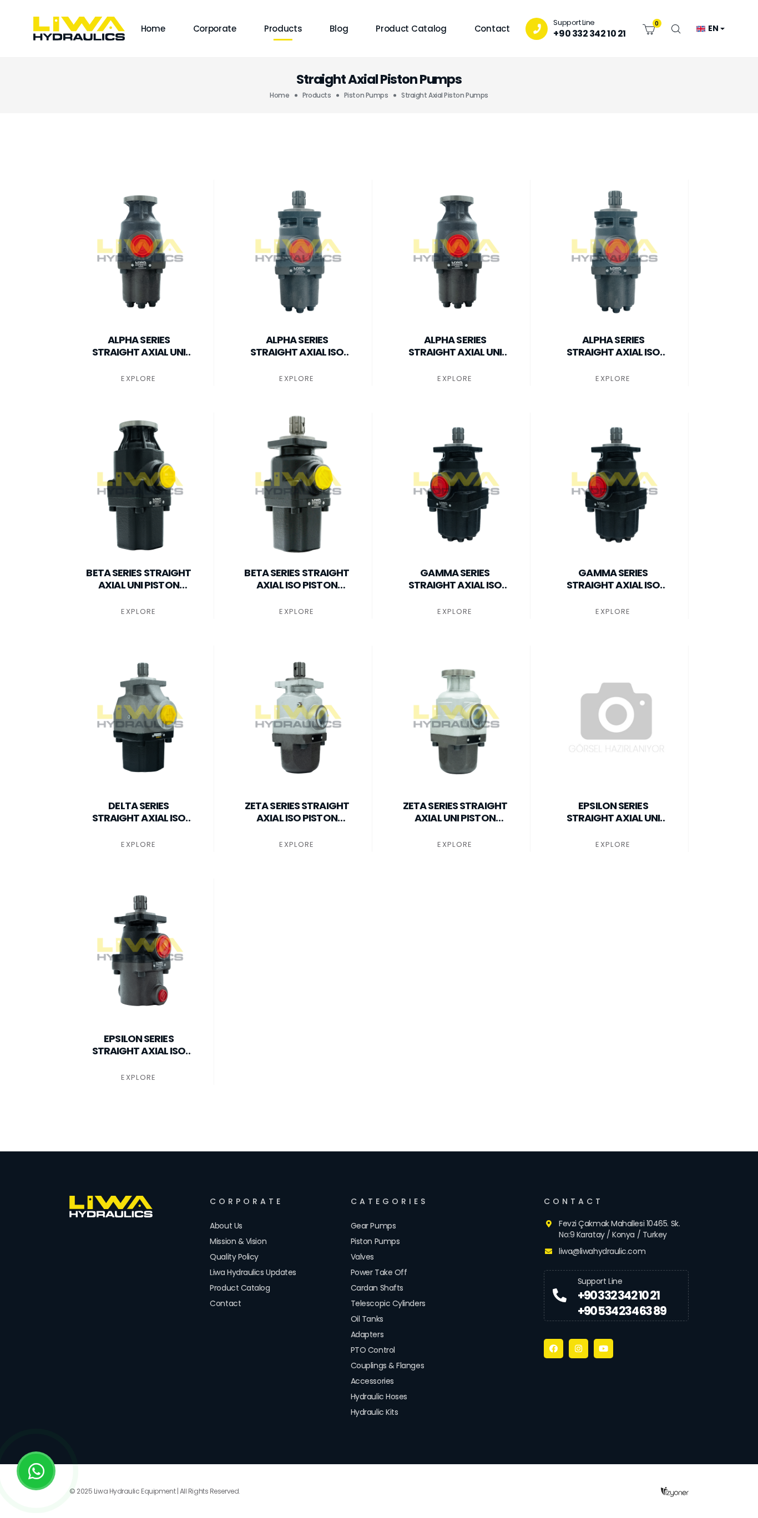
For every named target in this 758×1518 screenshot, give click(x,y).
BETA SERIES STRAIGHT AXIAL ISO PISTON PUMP (296, 579)
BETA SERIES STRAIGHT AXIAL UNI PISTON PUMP (138, 579)
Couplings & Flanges (387, 1365)
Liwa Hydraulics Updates (253, 1272)
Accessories (372, 1381)
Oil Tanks (367, 1318)
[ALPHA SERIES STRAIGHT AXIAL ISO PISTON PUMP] (300, 252)
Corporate (214, 28)
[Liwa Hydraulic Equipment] (115, 1206)
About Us (226, 1225)
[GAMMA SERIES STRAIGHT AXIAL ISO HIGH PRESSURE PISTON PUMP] (616, 485)
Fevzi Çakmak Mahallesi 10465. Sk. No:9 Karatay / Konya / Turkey (619, 1229)
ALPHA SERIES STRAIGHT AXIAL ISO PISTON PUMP (297, 346)
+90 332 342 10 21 (589, 33)
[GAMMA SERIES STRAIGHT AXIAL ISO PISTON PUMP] (458, 485)
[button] (649, 28)
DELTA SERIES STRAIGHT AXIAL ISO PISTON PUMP (139, 812)
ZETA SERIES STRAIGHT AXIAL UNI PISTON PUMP (455, 812)
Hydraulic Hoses (379, 1396)
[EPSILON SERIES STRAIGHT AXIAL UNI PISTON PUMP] (616, 718)
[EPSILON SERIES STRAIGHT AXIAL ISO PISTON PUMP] (141, 951)
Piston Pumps (366, 95)
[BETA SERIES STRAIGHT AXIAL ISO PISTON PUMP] (300, 485)
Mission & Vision (238, 1241)
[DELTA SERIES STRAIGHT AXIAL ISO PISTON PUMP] (141, 718)
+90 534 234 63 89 (622, 1310)
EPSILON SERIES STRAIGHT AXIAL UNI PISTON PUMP (613, 812)
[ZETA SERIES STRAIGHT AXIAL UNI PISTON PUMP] (458, 718)
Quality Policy (234, 1256)
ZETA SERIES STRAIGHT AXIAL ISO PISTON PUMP (297, 812)
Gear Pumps (373, 1225)
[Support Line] (560, 1295)
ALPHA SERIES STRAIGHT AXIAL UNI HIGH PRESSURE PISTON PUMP (455, 346)
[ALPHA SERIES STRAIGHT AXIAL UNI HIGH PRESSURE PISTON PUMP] (458, 252)
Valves (362, 1256)
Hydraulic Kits (374, 1412)
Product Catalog (411, 28)
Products (283, 28)
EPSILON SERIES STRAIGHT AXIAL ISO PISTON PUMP (139, 1045)
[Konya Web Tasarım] (675, 1491)
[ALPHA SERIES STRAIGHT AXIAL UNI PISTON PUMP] (141, 252)
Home (153, 28)
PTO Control (373, 1349)
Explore (138, 378)
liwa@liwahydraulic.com (602, 1251)
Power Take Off (379, 1272)
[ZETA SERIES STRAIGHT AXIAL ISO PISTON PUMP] (300, 718)
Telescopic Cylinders (388, 1303)
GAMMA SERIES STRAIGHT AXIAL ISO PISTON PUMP (455, 579)
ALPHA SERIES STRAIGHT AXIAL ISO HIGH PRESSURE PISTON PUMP (613, 346)
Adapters (367, 1334)
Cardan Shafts (377, 1287)
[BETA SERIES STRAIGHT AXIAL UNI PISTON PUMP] (141, 485)
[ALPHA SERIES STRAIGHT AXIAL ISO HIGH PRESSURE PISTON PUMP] (616, 252)
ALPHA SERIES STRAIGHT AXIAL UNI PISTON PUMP (139, 346)
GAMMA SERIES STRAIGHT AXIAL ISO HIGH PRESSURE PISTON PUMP (613, 579)
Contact (492, 28)
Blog (339, 28)
